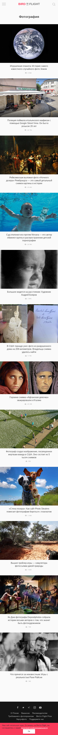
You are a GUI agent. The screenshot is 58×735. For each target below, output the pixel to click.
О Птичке (15, 713)
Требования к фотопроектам (21, 716)
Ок (29, 731)
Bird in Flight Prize (44, 716)
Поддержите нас (36, 719)
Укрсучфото (21, 719)
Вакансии (25, 713)
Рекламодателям (39, 713)
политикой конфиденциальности (34, 728)
